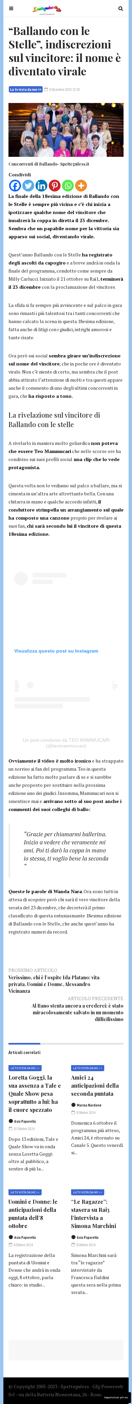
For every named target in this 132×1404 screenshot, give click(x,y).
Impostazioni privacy (116, 1397)
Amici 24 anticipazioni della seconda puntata (95, 1085)
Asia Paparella (25, 1121)
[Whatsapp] (68, 185)
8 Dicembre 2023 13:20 (64, 89)
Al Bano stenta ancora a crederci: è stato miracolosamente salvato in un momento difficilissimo (78, 1012)
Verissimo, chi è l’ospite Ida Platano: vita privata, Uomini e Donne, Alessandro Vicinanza (54, 984)
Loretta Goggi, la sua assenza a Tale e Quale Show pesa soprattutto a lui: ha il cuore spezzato (34, 1093)
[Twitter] (28, 185)
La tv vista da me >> (25, 89)
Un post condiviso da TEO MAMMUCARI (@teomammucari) (66, 742)
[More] (81, 185)
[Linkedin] (41, 185)
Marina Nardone (89, 1105)
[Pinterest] (55, 185)
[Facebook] (15, 185)
